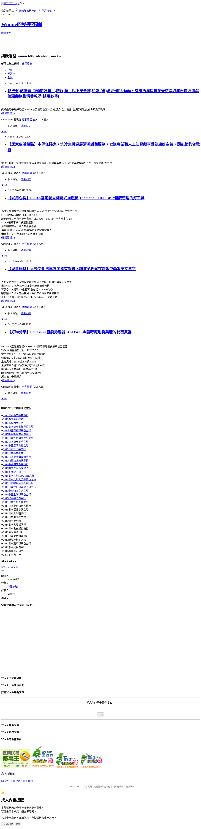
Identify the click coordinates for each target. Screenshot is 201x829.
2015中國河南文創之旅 (15, 490)
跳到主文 (6, 33)
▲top (4, 131)
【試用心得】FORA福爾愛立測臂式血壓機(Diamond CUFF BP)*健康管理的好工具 (76, 198)
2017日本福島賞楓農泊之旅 (18, 426)
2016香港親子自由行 (14, 472)
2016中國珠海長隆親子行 (17, 468)
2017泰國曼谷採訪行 (14, 419)
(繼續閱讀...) (8, 113)
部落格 (11, 73)
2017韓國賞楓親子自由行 (17, 430)
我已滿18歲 (8, 824)
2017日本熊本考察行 (14, 453)
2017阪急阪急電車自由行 (17, 434)
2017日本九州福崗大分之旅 (18, 438)
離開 (18, 824)
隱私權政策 (118, 786)
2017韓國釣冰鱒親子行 (15, 460)
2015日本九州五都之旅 (15, 502)
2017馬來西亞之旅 (13, 423)
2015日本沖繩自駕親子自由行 (19, 487)
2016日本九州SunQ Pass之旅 (18, 475)
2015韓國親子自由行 (14, 498)
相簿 (10, 70)
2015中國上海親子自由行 (17, 494)
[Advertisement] (77, 45)
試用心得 (26, 125)
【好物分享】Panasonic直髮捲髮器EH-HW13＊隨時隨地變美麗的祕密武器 (70, 332)
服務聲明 (130, 786)
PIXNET (77, 786)
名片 (10, 77)
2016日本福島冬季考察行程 (18, 483)
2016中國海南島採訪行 (15, 464)
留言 (32, 119)
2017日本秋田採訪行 (14, 449)
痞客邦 (25, 119)
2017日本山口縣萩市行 (15, 415)
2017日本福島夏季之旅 (15, 441)
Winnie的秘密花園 (21, 24)
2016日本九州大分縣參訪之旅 (19, 479)
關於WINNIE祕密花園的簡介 (17, 781)
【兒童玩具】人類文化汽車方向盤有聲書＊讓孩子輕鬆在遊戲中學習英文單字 (72, 269)
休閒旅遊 (27, 63)
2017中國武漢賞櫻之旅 (15, 445)
